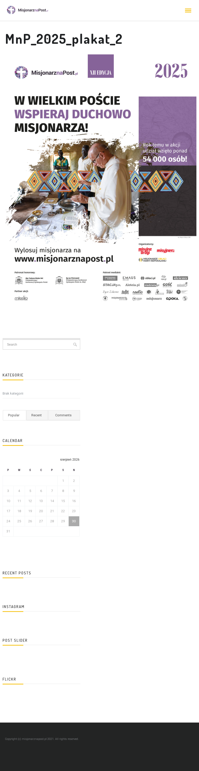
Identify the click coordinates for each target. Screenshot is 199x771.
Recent (36, 415)
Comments (63, 415)
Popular (13, 415)
